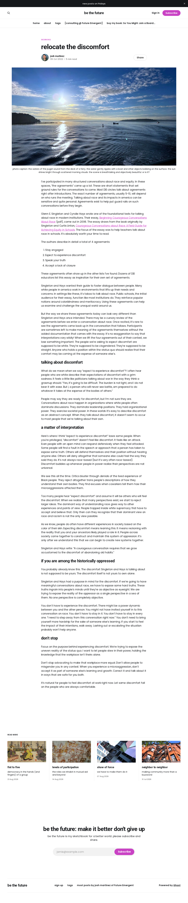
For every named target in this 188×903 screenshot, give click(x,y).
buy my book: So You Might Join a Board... (131, 23)
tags (58, 23)
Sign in (156, 12)
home (36, 23)
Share (140, 57)
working (46, 39)
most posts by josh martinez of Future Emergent (105, 885)
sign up (58, 885)
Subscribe (171, 13)
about (47, 23)
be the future (94, 13)
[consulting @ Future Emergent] (84, 23)
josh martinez (57, 56)
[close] (184, 3)
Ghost (177, 885)
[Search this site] (8, 13)
